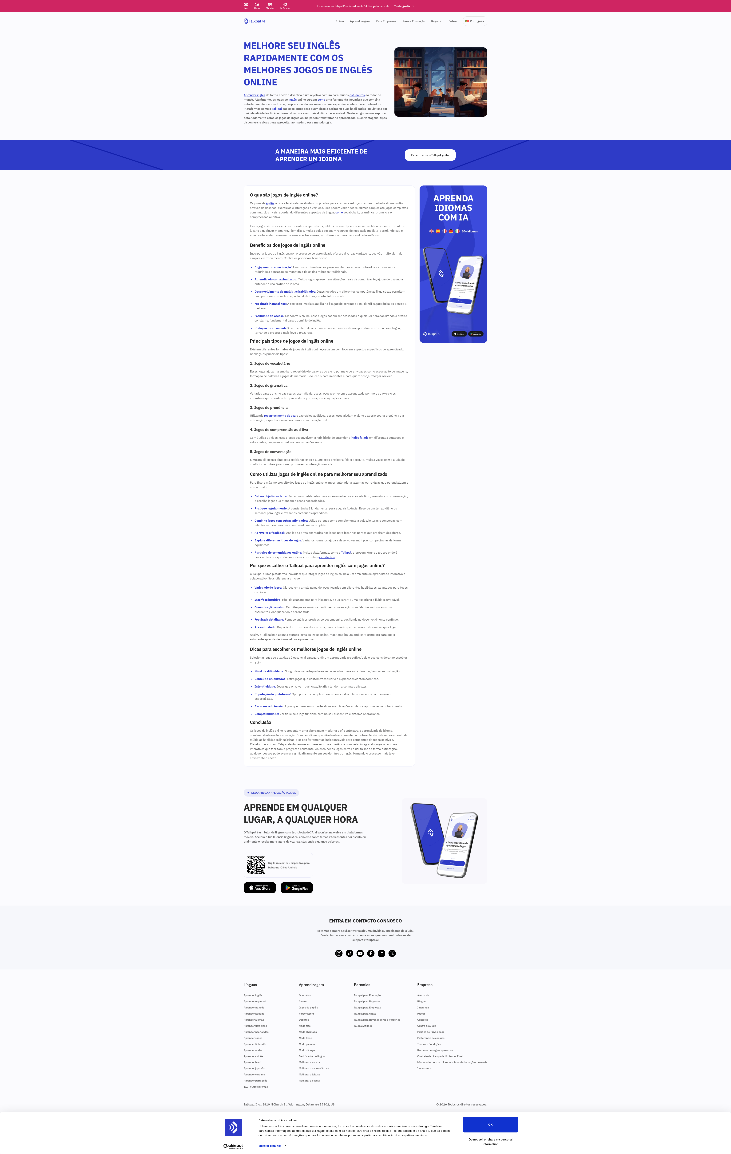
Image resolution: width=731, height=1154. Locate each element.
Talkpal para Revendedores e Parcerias (377, 1019)
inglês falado (359, 437)
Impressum (424, 1068)
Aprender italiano (254, 1013)
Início (340, 21)
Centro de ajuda (426, 1025)
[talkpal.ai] (254, 21)
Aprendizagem (360, 21)
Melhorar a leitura (309, 1074)
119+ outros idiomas (256, 1086)
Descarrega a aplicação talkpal (273, 792)
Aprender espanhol (255, 1001)
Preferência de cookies (431, 1038)
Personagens (306, 1013)
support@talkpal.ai (365, 940)
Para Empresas (386, 21)
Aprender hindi (252, 1062)
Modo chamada (308, 1032)
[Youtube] (360, 953)
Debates (304, 1019)
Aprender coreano (254, 1074)
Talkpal (277, 109)
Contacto (422, 1019)
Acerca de (423, 995)
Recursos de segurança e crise (435, 1050)
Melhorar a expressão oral (314, 1068)
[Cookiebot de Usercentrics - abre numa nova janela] (233, 1146)
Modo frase (305, 1038)
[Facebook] (371, 953)
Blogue (421, 1001)
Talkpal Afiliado (363, 1025)
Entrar (452, 21)
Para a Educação (413, 21)
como (321, 99)
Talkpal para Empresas (367, 1007)
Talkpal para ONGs (365, 1013)
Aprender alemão (254, 1019)
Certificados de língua (312, 1056)
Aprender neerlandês (256, 1032)
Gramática (305, 995)
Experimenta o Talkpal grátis (430, 155)
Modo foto (305, 1025)
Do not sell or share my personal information (490, 1141)
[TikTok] (349, 953)
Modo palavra (307, 1044)
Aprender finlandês (255, 1044)
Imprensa (423, 1007)
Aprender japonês (254, 1068)
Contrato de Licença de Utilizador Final (440, 1056)
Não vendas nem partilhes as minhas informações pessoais (452, 1062)
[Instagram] (339, 953)
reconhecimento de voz (280, 415)
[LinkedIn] (381, 953)
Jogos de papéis (308, 1007)
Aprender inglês (254, 95)
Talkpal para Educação (367, 995)
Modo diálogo (307, 1050)
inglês (293, 99)
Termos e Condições (429, 1044)
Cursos (303, 1001)
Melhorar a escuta (309, 1062)
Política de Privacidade (431, 1032)
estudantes (357, 95)
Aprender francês (254, 1007)
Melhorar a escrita (309, 1080)
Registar (437, 21)
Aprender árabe (253, 1050)
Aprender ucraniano (255, 1025)
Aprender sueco (253, 1038)
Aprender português (255, 1080)
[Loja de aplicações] (260, 887)
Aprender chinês (253, 1056)
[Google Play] (297, 887)
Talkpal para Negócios (367, 1001)
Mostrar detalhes (270, 1145)
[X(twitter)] (392, 953)
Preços (421, 1013)
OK (490, 1124)
